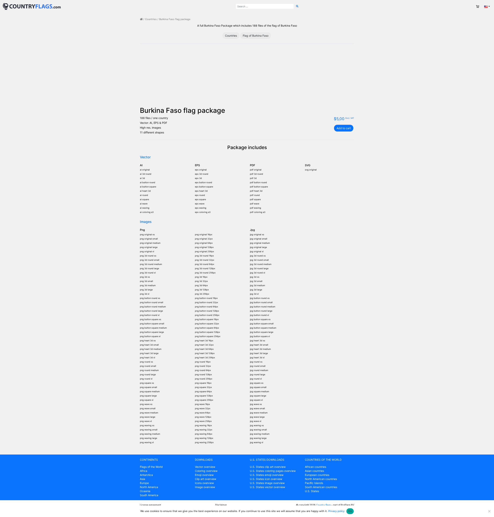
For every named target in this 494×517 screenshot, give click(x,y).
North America (149, 487)
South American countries (321, 487)
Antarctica (146, 475)
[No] (489, 511)
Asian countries (314, 470)
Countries (151, 19)
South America (149, 495)
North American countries (321, 479)
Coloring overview (206, 470)
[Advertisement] (247, 77)
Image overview (205, 487)
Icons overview (204, 483)
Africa (143, 470)
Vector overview (205, 466)
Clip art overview (205, 479)
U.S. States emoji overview (266, 475)
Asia (142, 479)
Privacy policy (336, 511)
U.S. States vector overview (267, 487)
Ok (350, 511)
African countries (315, 466)
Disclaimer (221, 505)
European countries (317, 475)
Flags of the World (151, 466)
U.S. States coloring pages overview (273, 470)
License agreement (150, 505)
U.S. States (312, 491)
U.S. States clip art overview (268, 466)
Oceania (145, 491)
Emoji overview (204, 475)
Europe (144, 483)
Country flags (323, 505)
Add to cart (344, 128)
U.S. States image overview (267, 483)
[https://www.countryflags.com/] (32, 6)
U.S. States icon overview (266, 479)
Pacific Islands (314, 483)
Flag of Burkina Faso (255, 35)
